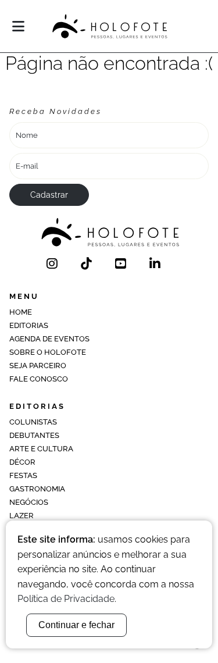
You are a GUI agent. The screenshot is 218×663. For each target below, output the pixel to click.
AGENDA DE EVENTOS (49, 338)
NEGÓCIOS (28, 502)
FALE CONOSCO (38, 379)
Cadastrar (49, 194)
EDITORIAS (28, 325)
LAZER (21, 515)
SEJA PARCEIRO (37, 365)
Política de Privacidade (66, 598)
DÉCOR (22, 462)
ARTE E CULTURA (41, 448)
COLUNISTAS (33, 422)
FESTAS (23, 475)
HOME (20, 312)
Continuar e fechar (76, 625)
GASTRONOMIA (37, 488)
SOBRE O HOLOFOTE (47, 352)
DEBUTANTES (34, 435)
